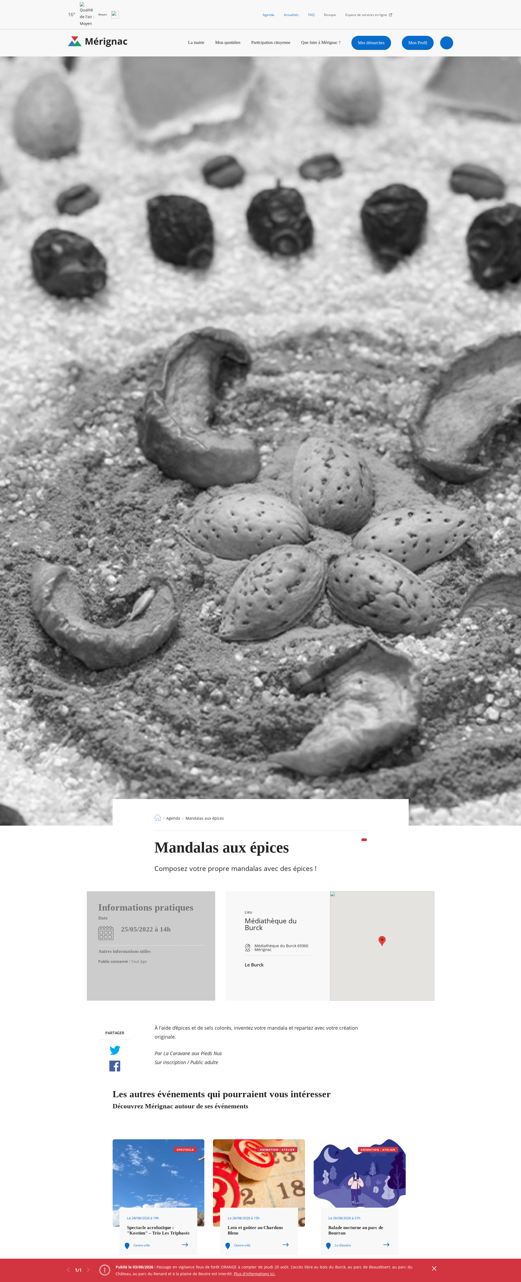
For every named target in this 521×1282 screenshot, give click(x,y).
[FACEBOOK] (114, 1066)
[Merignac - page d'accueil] (98, 42)
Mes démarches (371, 42)
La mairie (196, 42)
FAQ (311, 14)
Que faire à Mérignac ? (321, 42)
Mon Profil (417, 42)
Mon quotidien (227, 42)
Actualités (291, 14)
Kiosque (330, 14)
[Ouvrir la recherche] (446, 42)
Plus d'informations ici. (254, 1273)
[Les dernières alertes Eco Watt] (115, 14)
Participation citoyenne (270, 42)
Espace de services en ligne (366, 14)
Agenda (268, 14)
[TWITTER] (114, 1050)
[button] (382, 941)
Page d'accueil (157, 817)
